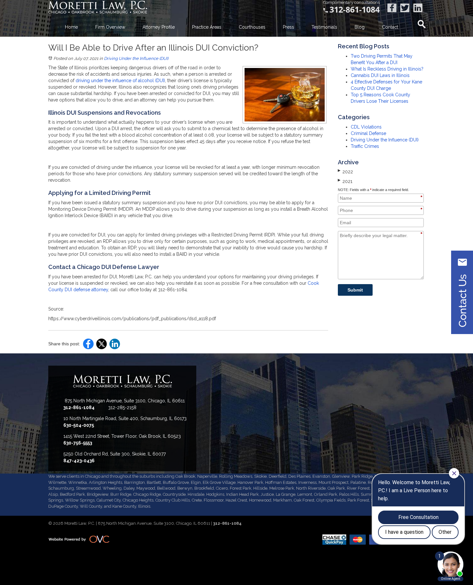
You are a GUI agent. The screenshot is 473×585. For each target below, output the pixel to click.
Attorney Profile (159, 27)
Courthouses (252, 27)
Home (71, 27)
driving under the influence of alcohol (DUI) (120, 80)
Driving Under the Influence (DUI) (136, 58)
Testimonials (324, 27)
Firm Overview (110, 27)
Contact (390, 27)
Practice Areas (206, 27)
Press (288, 27)
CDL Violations (366, 126)
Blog (360, 27)
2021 (345, 181)
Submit (355, 289)
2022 (345, 171)
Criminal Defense (368, 133)
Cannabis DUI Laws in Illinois (380, 75)
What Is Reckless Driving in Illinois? (387, 69)
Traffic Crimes (365, 146)
